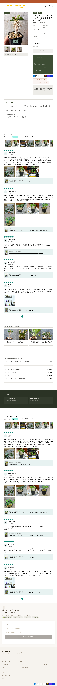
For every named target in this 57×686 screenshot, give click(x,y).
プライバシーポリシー (7, 678)
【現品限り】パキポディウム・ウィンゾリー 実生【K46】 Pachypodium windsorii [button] (26, 253)
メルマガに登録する (40, 70)
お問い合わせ (5, 667)
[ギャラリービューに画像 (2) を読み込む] (13, 49)
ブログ (21, 664)
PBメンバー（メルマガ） (43, 661)
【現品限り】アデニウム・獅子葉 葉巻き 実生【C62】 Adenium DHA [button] (25, 182)
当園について (23, 661)
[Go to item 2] (15, 143)
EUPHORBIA (50, 12)
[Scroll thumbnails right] (51, 143)
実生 (40, 12)
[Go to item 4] (30, 143)
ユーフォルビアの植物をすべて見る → (28, 346)
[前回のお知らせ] (2, 1)
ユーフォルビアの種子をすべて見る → (28, 384)
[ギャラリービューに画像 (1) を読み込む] (7, 49)
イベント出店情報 (24, 667)
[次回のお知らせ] (54, 1)
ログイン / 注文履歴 (42, 664)
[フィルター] (22, 136)
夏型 (44, 27)
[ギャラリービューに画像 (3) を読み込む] (19, 49)
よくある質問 (5, 664)
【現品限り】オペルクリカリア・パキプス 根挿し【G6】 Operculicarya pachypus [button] (25, 310)
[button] (3, 6)
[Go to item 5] (38, 143)
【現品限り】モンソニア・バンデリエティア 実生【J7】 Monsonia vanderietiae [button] (28, 275)
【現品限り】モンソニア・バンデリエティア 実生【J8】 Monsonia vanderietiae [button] (28, 230)
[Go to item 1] (8, 143)
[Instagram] (18, 653)
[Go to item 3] (23, 143)
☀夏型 (35, 12)
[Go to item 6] (45, 143)
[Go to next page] (37, 316)
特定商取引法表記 (6, 675)
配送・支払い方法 (6, 661)
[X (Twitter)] (22, 653)
